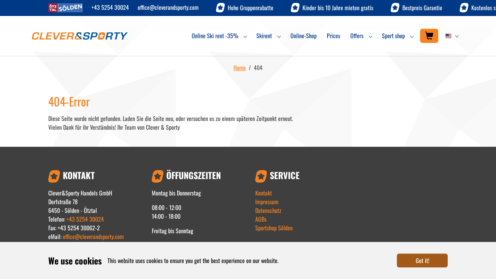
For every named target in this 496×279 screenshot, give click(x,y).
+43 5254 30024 (110, 7)
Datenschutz (268, 210)
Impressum (267, 201)
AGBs (261, 219)
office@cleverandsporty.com (168, 7)
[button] (453, 36)
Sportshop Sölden (274, 227)
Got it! (422, 260)
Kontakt (263, 193)
